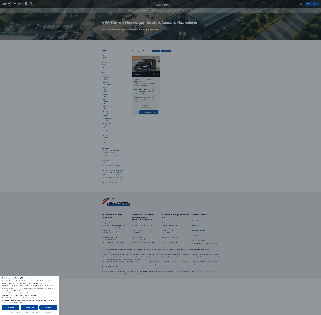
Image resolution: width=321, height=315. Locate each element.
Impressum (47, 312)
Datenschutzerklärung (33, 312)
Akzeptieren (48, 307)
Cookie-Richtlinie (16, 312)
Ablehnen (11, 307)
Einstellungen (29, 307)
